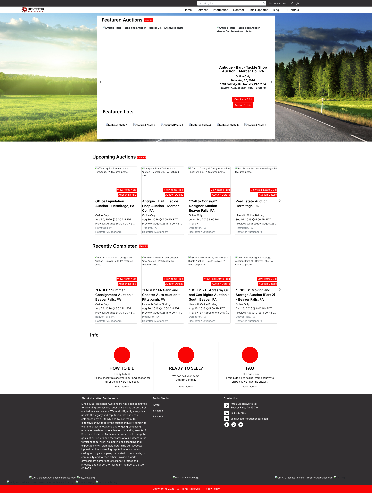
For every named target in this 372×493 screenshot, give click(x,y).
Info (94, 335)
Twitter (156, 404)
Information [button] (220, 10)
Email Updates (258, 10)
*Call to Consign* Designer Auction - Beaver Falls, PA (204, 206)
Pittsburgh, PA (150, 316)
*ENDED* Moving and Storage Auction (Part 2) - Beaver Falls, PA (255, 294)
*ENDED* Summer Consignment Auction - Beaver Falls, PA (114, 294)
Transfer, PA (149, 227)
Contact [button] (238, 10)
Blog (276, 10)
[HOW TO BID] (122, 355)
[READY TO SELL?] (186, 355)
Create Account (278, 3)
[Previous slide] (100, 82)
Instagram (158, 410)
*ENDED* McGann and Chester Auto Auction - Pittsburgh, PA (161, 294)
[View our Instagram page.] (234, 424)
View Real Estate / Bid (264, 189)
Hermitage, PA (103, 227)
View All (148, 20)
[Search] (264, 3)
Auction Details (247, 105)
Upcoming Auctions (114, 157)
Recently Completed (115, 246)
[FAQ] (250, 355)
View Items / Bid (247, 99)
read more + (122, 386)
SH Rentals (291, 10)
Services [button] (202, 10)
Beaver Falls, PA (105, 316)
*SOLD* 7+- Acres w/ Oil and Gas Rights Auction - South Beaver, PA (209, 294)
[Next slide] (271, 82)
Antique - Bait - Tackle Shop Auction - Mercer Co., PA (160, 206)
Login (296, 3)
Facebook (158, 416)
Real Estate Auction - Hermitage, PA (253, 203)
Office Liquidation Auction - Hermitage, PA (114, 203)
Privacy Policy (211, 488)
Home (188, 10)
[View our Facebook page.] (227, 424)
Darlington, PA (197, 227)
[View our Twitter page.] (241, 424)
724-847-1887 (238, 412)
